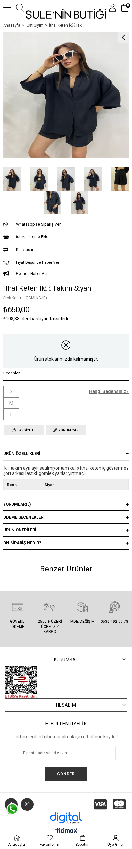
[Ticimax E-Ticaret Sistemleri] (66, 831)
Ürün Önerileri (19, 529)
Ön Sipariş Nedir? (22, 542)
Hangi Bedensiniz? (109, 391)
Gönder (66, 774)
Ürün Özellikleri (21, 453)
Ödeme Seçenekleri (24, 517)
